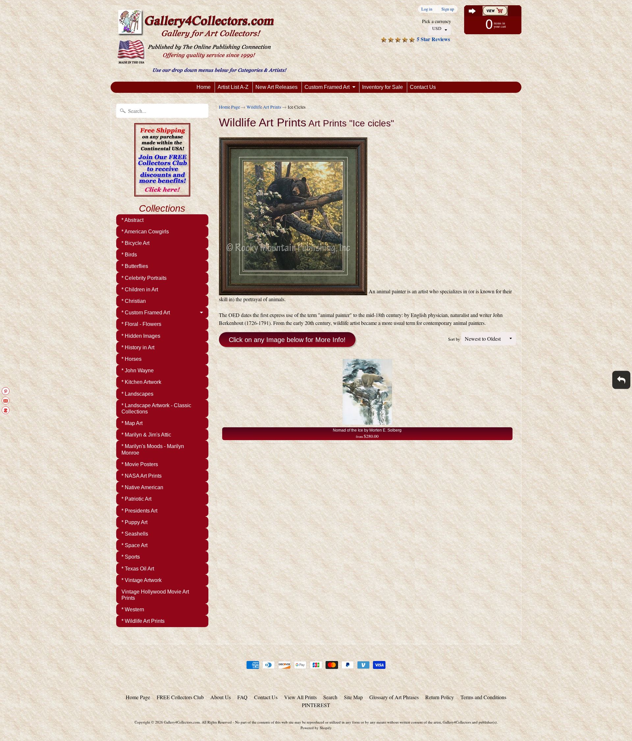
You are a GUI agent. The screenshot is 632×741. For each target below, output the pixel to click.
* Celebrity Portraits (144, 278)
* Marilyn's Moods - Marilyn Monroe (152, 449)
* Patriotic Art (136, 499)
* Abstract (132, 220)
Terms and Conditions (483, 697)
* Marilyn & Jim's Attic (146, 434)
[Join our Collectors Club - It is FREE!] (162, 193)
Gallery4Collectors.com (182, 722)
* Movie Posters (139, 464)
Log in (426, 9)
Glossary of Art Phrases (394, 697)
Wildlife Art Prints (264, 107)
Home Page (229, 107)
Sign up (447, 9)
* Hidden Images (140, 336)
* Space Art (134, 545)
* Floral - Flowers (141, 324)
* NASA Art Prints (141, 476)
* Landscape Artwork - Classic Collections (156, 408)
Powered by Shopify (316, 727)
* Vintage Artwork (141, 580)
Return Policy (439, 697)
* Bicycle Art (135, 243)
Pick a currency (436, 21)
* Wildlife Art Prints (143, 621)
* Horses (131, 359)
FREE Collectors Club (180, 697)
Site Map (353, 697)
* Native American (142, 487)
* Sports (130, 557)
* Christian (133, 301)
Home (204, 87)
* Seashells (134, 534)
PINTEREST (316, 704)
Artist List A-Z (233, 87)
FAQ (242, 697)
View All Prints (300, 697)
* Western (132, 609)
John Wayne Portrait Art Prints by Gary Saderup (82, 714)
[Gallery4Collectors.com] (202, 40)
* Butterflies (134, 266)
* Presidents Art (139, 511)
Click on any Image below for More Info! (287, 339)
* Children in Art (139, 289)
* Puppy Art (134, 522)
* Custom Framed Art (145, 312)
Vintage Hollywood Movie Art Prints (155, 595)
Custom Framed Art (327, 87)
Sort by (454, 339)
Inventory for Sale (382, 87)
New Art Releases (276, 87)
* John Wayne (137, 370)
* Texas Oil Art (137, 568)
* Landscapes (137, 394)
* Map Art (132, 423)
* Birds (129, 254)
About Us (220, 697)
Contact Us (423, 87)
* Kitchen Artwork (141, 382)
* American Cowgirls (145, 231)
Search (330, 697)
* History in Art (137, 347)
